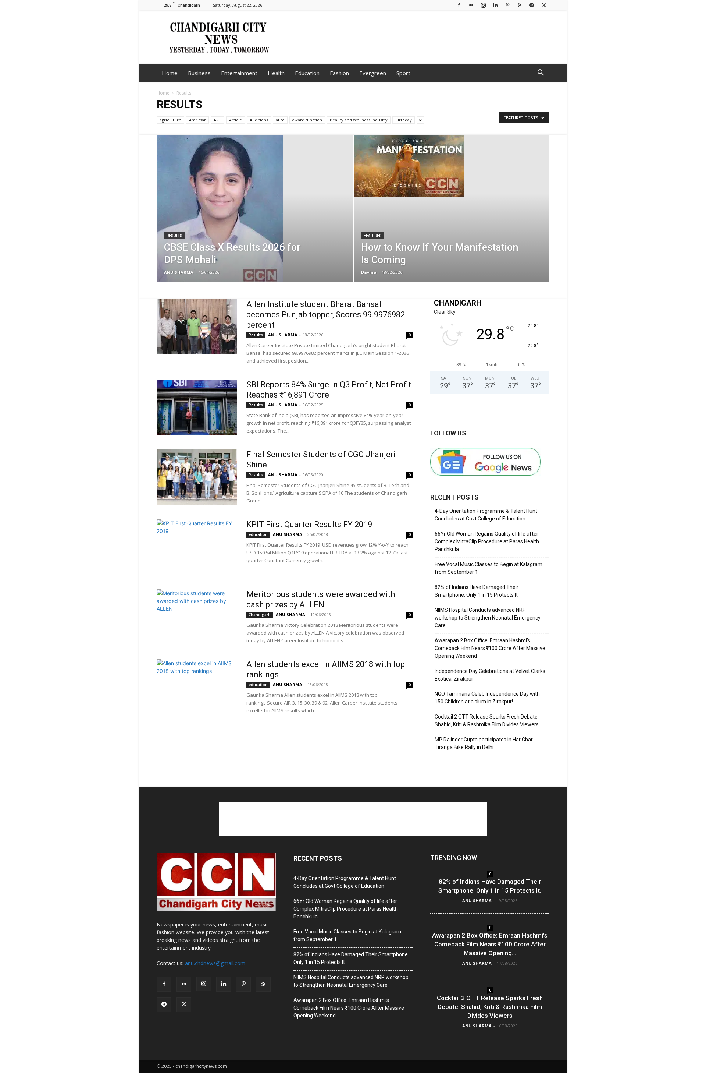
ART (217, 120)
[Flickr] (471, 5)
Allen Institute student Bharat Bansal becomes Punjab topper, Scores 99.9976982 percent (325, 314)
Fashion (339, 73)
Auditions (259, 120)
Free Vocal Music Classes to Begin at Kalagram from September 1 (488, 568)
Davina (369, 272)
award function (307, 120)
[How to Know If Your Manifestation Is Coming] (452, 166)
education (258, 534)
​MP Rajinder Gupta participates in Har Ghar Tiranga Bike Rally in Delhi (484, 743)
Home (170, 73)
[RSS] (519, 5)
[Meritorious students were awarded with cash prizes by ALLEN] (197, 617)
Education (307, 73)
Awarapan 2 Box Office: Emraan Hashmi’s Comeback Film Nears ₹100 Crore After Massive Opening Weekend (490, 648)
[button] (540, 73)
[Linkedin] (495, 5)
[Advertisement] (415, 37)
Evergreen (372, 73)
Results (174, 236)
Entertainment (239, 73)
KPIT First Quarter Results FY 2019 (309, 524)
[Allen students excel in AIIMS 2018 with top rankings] (197, 686)
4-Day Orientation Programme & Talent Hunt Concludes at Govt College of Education (486, 515)
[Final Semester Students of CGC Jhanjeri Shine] (197, 477)
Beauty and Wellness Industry (359, 120)
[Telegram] (531, 5)
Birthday (403, 120)
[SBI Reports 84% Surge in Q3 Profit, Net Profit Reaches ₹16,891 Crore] (197, 407)
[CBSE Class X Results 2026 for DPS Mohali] (255, 214)
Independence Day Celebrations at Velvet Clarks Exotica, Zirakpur (490, 675)
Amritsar (197, 120)
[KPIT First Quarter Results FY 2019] (197, 547)
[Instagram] (483, 5)
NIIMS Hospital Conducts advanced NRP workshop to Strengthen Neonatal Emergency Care (488, 617)
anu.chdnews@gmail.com (215, 963)
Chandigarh (260, 614)
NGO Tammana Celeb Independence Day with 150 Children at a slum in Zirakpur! (487, 698)
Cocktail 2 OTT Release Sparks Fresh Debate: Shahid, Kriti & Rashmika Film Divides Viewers (487, 720)
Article (235, 120)
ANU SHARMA (178, 272)
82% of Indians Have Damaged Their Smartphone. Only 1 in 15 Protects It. (477, 591)
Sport (403, 73)
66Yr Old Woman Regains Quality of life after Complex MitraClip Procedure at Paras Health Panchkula (487, 541)
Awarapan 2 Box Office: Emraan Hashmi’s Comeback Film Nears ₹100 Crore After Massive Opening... (490, 944)
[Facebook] (458, 5)
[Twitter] (543, 5)
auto (280, 120)
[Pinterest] (507, 5)
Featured (372, 236)
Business (199, 73)
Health (276, 73)
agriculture (170, 120)
